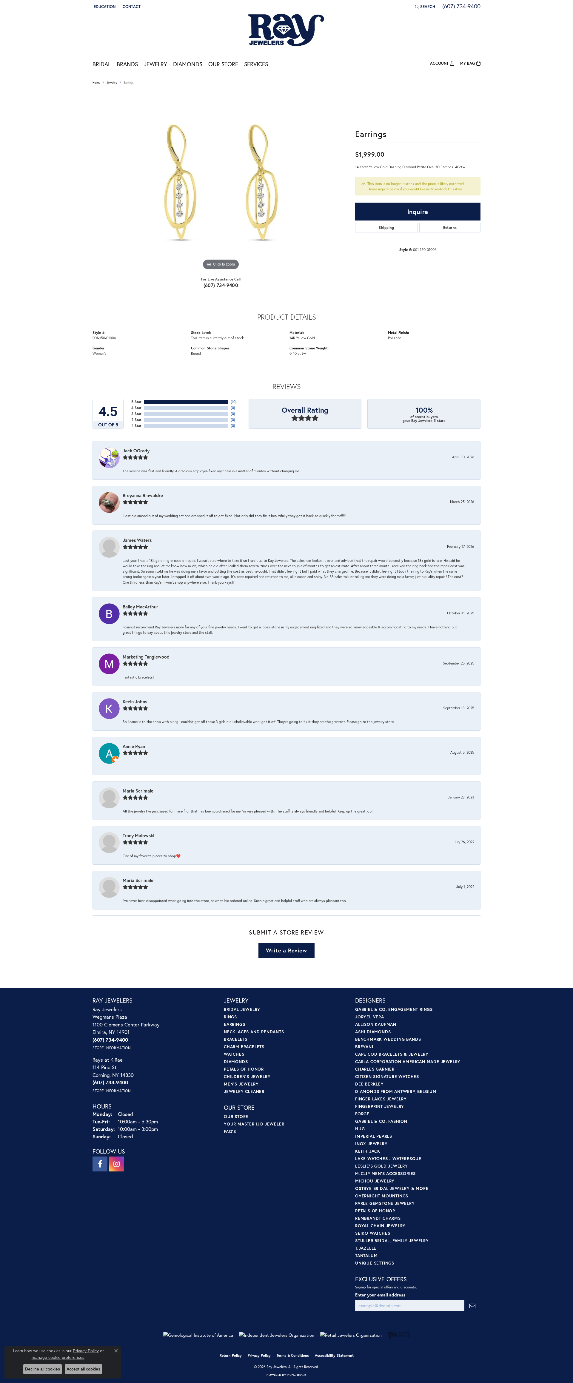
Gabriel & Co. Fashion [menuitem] (381, 1121)
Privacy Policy (259, 1355)
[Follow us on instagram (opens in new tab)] (116, 1164)
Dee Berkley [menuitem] (369, 1084)
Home (96, 82)
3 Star (136, 413)
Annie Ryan (134, 746)
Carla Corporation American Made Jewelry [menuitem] (407, 1061)
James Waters (137, 540)
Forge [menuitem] (362, 1114)
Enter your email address (380, 1295)
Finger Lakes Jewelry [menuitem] (381, 1099)
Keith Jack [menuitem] (367, 1151)
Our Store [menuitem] (236, 1116)
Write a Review (286, 950)
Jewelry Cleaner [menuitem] (244, 1091)
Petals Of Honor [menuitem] (375, 1211)
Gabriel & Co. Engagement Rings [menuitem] (394, 1009)
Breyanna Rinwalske (143, 495)
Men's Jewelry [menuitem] (241, 1084)
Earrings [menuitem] (234, 1024)
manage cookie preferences (58, 1357)
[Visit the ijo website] (399, 1335)
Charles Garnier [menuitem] (375, 1069)
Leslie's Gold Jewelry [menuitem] (381, 1166)
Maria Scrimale (138, 791)
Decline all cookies (42, 1369)
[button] (104, 6)
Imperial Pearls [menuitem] (373, 1136)
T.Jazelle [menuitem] (365, 1248)
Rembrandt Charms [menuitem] (378, 1218)
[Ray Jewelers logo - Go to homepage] (286, 30)
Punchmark (296, 1375)
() (234, 402)
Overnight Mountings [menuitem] (381, 1196)
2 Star (136, 419)
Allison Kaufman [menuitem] (375, 1024)
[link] (131, 6)
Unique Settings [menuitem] (374, 1263)
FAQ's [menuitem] (230, 1131)
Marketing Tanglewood (146, 657)
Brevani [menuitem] (364, 1046)
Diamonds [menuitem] (236, 1061)
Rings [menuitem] (230, 1017)
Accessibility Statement (334, 1355)
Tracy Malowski (138, 835)
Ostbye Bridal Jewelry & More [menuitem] (391, 1188)
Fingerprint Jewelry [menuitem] (379, 1106)
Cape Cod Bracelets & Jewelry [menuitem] (391, 1054)
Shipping (386, 227)
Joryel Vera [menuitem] (369, 1017)
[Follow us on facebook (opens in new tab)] (100, 1164)
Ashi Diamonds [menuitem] (373, 1031)
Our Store (223, 64)
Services (256, 64)
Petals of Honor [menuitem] (244, 1069)
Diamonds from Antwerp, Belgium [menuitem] (396, 1091)
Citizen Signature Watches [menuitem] (387, 1076)
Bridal (102, 64)
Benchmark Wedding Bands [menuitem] (388, 1039)
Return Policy (231, 1355)
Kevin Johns (135, 701)
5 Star (136, 402)
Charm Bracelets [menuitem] (244, 1046)
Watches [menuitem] (234, 1054)
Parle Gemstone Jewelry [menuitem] (385, 1203)
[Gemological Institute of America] (198, 1335)
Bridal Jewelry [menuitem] (242, 1009)
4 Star (136, 408)
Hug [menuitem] (360, 1128)
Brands (127, 64)
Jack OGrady (136, 451)
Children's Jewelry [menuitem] (247, 1076)
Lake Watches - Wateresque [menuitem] (388, 1158)
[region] (220, 182)
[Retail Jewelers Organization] (351, 1335)
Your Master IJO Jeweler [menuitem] (254, 1124)
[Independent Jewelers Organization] (276, 1335)
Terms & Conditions (293, 1355)
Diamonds (187, 64)
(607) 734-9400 (221, 285)
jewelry (112, 82)
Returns (450, 227)
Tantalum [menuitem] (366, 1255)
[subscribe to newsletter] (472, 1305)
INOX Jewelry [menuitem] (371, 1143)
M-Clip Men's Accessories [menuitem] (385, 1173)
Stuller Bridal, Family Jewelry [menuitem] (392, 1240)
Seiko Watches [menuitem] (372, 1233)
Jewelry (155, 64)
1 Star (136, 425)
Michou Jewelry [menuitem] (375, 1181)
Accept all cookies (83, 1369)
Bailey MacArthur (140, 607)
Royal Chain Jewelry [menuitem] (380, 1225)
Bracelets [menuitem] (235, 1039)
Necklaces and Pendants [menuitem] (254, 1031)
